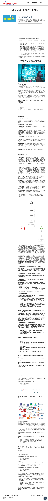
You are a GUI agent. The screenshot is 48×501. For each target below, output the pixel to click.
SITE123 (6, 498)
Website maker (10, 498)
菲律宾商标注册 (25, 17)
